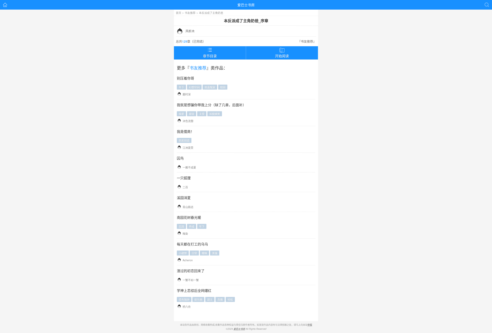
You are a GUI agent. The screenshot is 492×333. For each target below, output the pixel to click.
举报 (310, 324)
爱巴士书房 (246, 4)
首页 (178, 13)
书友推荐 (190, 13)
